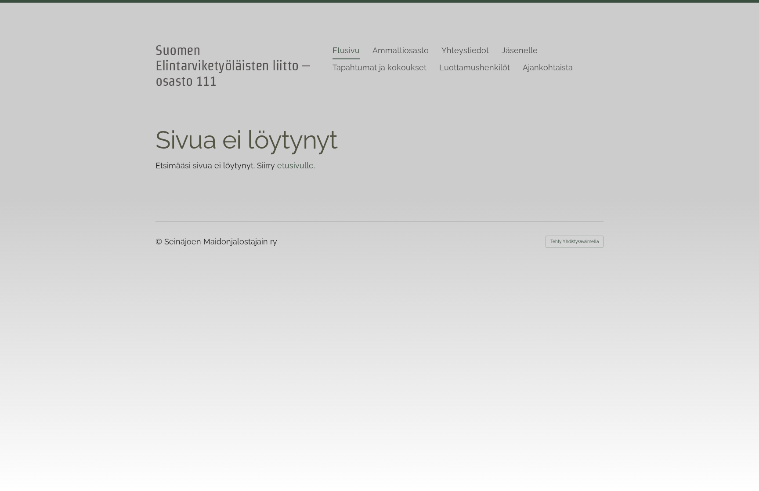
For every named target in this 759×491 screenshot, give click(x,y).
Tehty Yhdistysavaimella (574, 241)
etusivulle (295, 165)
